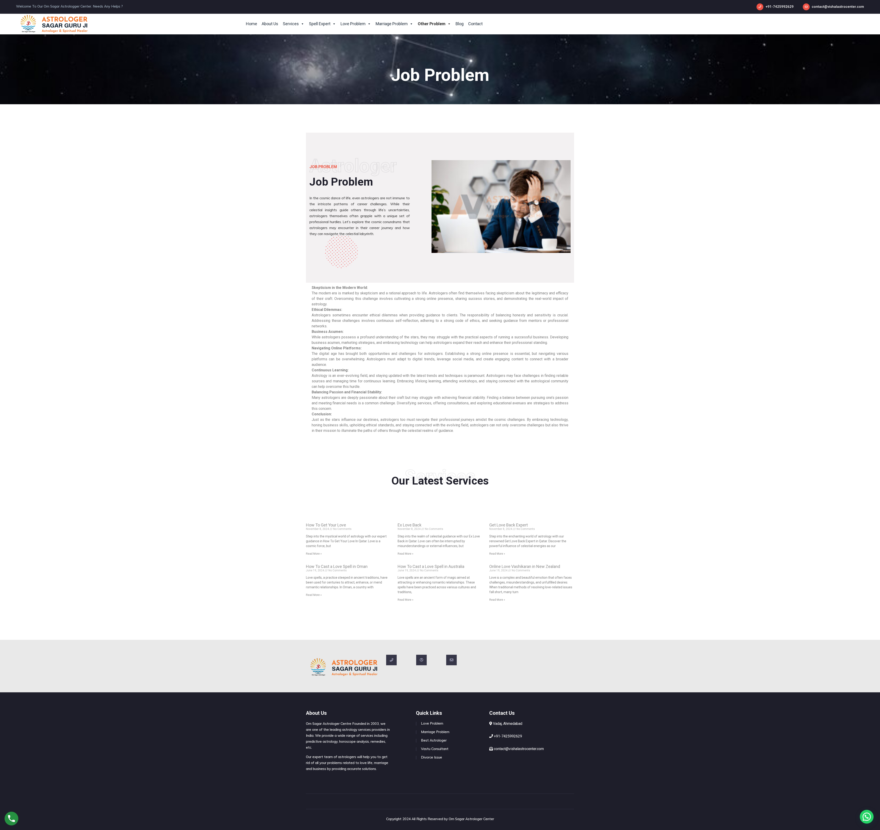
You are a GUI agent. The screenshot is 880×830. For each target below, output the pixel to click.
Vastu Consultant (434, 749)
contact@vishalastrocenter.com (838, 7)
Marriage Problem (392, 23)
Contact (475, 23)
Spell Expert (319, 23)
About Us (270, 23)
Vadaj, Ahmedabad (507, 723)
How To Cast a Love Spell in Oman (337, 566)
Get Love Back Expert (508, 525)
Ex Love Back (409, 525)
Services (291, 23)
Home (251, 23)
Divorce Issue (431, 757)
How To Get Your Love (326, 525)
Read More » (314, 553)
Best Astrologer (434, 740)
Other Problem (432, 23)
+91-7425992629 (779, 7)
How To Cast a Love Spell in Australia (431, 566)
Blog (460, 23)
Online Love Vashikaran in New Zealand (524, 566)
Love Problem (353, 23)
